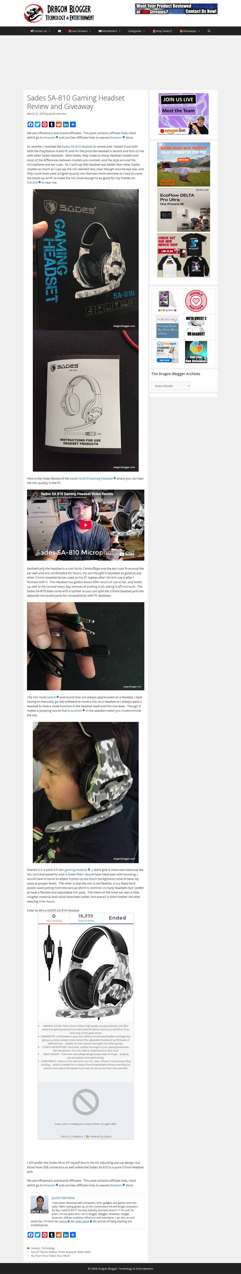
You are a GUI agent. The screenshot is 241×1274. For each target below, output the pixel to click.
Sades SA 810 (79, 478)
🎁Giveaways (188, 31)
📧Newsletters (107, 31)
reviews (35, 1248)
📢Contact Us (38, 31)
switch (51, 697)
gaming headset (76, 870)
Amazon (49, 137)
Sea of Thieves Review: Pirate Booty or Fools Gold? (61, 1252)
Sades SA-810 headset (77, 146)
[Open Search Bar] (209, 30)
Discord (32, 182)
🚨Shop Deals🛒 (162, 31)
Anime (63, 1221)
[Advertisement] (120, 61)
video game (82, 1221)
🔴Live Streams (78, 31)
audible (76, 710)
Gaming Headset (101, 478)
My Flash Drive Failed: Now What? (50, 1255)
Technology (48, 1248)
